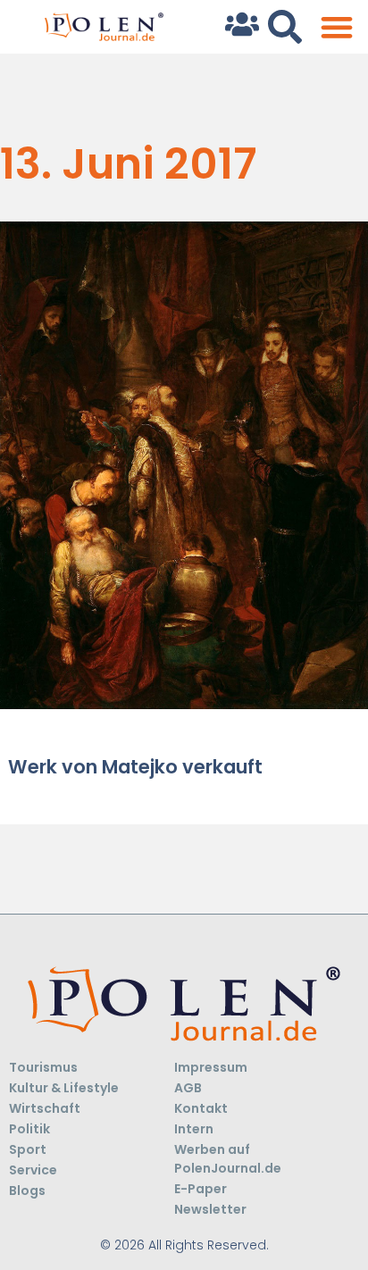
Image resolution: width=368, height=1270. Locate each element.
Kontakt (201, 1108)
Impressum (210, 1067)
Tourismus (43, 1067)
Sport (27, 1149)
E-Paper (200, 1189)
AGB (188, 1088)
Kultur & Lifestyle (64, 1088)
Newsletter (210, 1209)
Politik (29, 1129)
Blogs (27, 1190)
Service (33, 1170)
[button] (336, 27)
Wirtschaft (44, 1108)
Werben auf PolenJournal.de (227, 1158)
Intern (193, 1129)
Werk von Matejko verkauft (135, 767)
